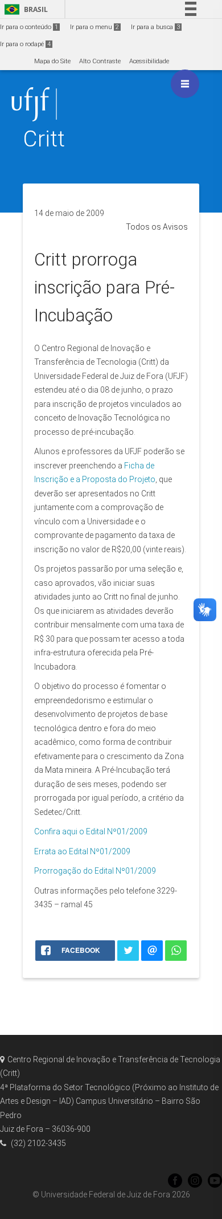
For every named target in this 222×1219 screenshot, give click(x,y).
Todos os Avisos (157, 226)
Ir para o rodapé (25, 44)
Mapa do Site (52, 61)
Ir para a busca (155, 27)
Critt (44, 139)
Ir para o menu (94, 27)
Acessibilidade (149, 61)
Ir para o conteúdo (29, 27)
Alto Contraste (100, 61)
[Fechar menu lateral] (185, 84)
